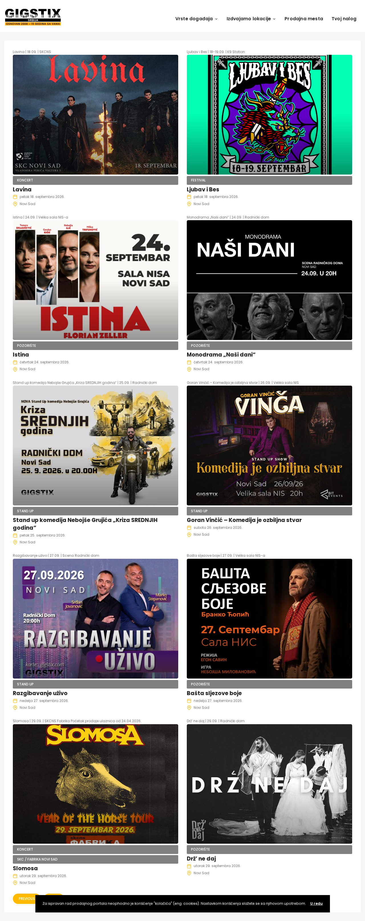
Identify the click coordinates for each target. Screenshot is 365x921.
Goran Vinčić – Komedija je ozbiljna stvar (244, 520)
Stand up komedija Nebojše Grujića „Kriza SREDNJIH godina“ (85, 524)
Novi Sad (27, 203)
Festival (198, 180)
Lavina (22, 189)
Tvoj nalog (344, 19)
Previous (27, 898)
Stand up (25, 511)
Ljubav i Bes (203, 189)
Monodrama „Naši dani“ (221, 355)
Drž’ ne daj (201, 859)
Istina (21, 355)
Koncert (25, 180)
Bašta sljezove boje (214, 693)
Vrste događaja (194, 19)
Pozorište (26, 345)
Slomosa (25, 868)
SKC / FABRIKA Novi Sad (37, 859)
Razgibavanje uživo (40, 693)
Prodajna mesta (304, 19)
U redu (316, 903)
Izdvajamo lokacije (249, 19)
